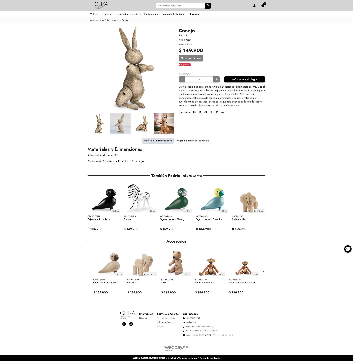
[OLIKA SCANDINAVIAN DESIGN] (101, 5)
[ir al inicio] (127, 315)
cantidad (185, 74)
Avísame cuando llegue (244, 79)
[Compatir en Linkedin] (216, 112)
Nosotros (143, 318)
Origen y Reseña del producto (192, 140)
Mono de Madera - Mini (242, 282)
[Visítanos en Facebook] (131, 324)
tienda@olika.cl (191, 322)
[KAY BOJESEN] (185, 44)
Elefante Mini (239, 219)
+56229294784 (193, 318)
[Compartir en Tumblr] (211, 112)
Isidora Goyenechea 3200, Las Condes (201, 330)
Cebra (127, 219)
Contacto (160, 326)
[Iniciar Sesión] (254, 6)
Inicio (95, 20)
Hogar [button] (105, 14)
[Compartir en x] (199, 112)
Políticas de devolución (166, 322)
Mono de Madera (204, 282)
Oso (163, 282)
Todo (95, 14)
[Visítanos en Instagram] (124, 324)
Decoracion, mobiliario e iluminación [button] (136, 14)
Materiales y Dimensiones (158, 140)
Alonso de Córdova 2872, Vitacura (200, 326)
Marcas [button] (193, 14)
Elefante (131, 282)
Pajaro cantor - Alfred (105, 282)
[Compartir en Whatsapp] (222, 112)
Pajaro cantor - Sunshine (209, 219)
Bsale (217, 358)
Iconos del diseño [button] (172, 14)
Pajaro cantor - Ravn (99, 219)
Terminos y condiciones (166, 318)
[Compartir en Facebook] (194, 112)
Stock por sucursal (191, 58)
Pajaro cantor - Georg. (172, 219)
